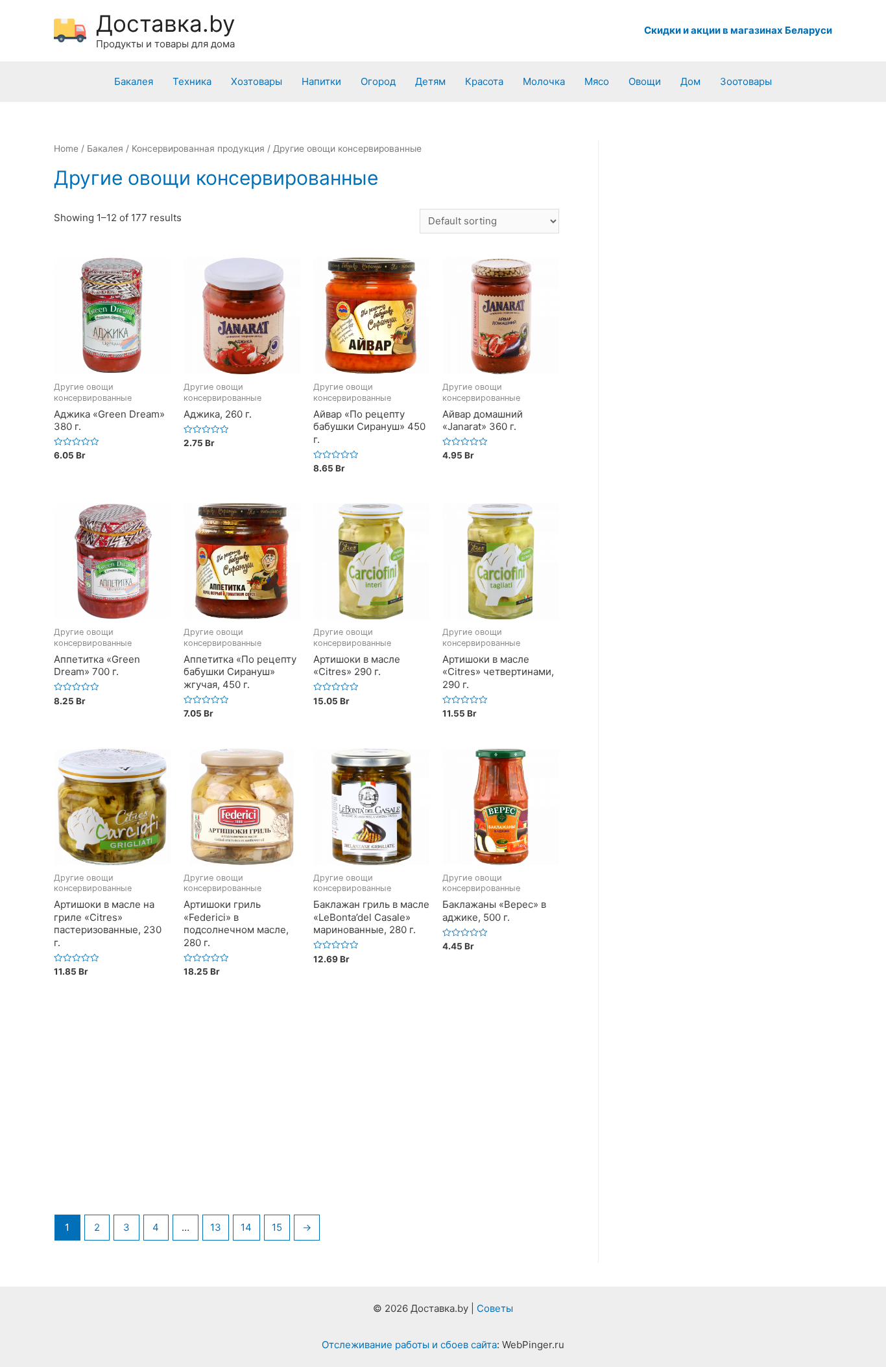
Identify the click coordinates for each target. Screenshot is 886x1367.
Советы (495, 1308)
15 (277, 1227)
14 (246, 1227)
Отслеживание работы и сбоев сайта (409, 1344)
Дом (690, 81)
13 (215, 1227)
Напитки (321, 81)
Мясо (596, 81)
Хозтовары (256, 81)
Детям (430, 81)
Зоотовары (746, 81)
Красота (484, 81)
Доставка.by (165, 23)
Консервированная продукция (198, 148)
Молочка (544, 81)
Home (66, 148)
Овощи (645, 81)
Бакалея (133, 81)
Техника (192, 81)
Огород (378, 81)
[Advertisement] (306, 1107)
